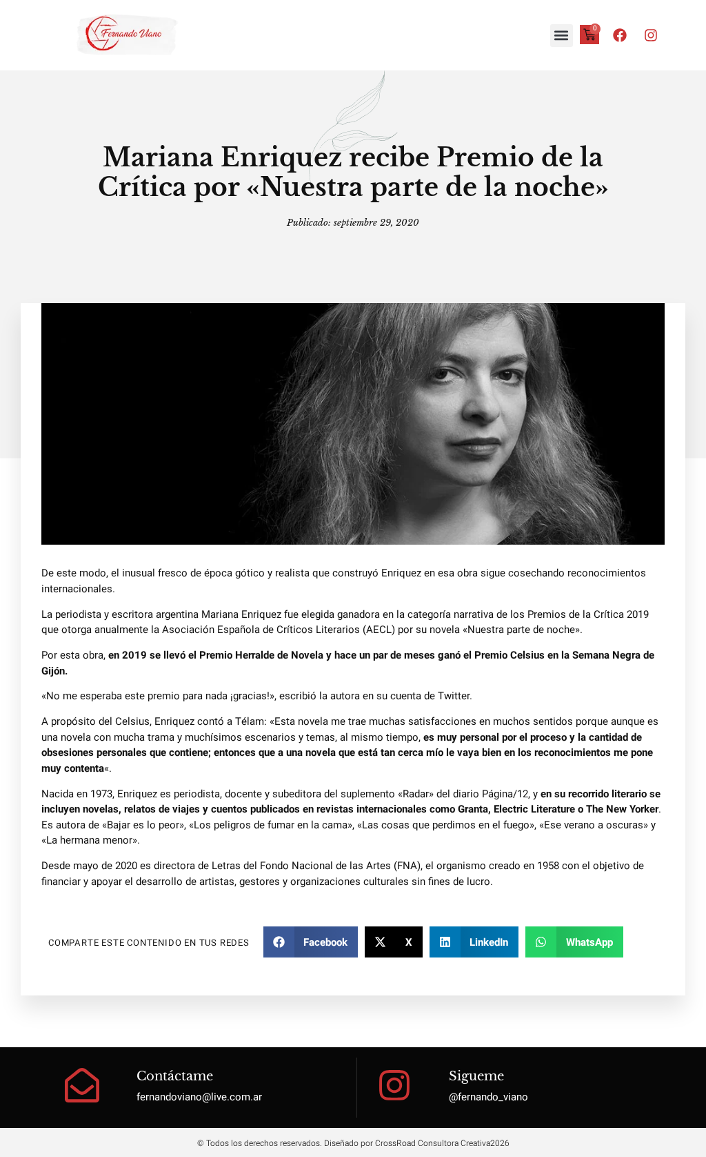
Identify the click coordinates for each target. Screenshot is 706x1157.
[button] (561, 35)
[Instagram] (651, 35)
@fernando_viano (488, 1097)
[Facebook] (620, 35)
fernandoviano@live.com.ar (199, 1097)
